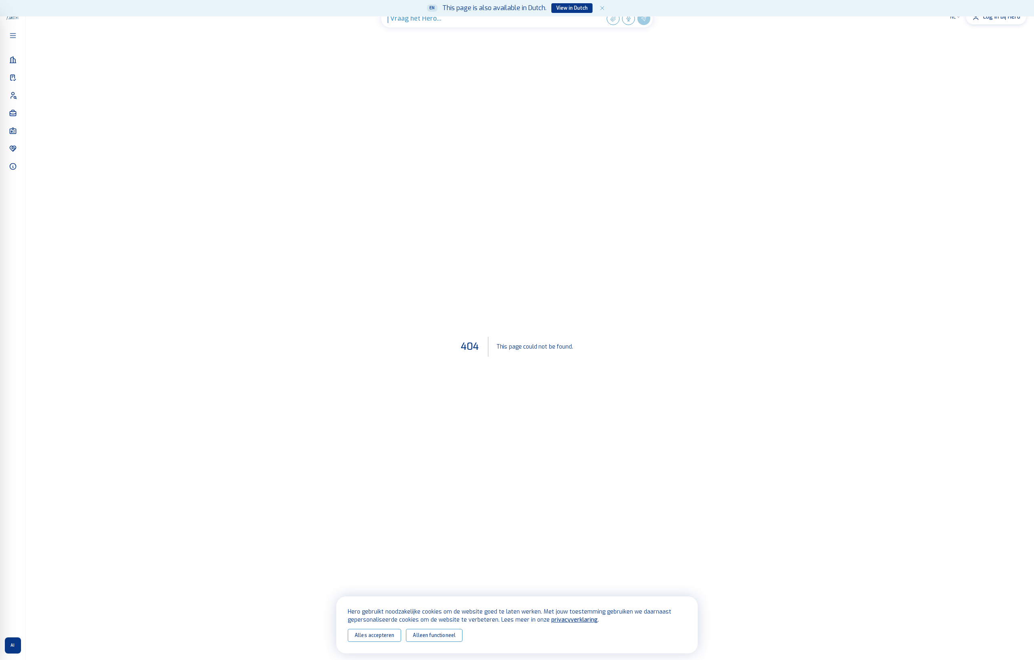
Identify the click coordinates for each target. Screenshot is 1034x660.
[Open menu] (13, 35)
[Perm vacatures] (13, 131)
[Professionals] (13, 95)
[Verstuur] (643, 18)
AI (13, 645)
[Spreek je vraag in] (628, 18)
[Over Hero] (13, 166)
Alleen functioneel (434, 635)
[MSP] (13, 77)
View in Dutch (572, 8)
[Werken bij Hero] (13, 149)
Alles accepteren (374, 635)
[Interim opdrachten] (13, 113)
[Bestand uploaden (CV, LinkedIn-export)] (613, 18)
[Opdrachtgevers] (13, 60)
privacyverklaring (574, 620)
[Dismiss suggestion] (602, 8)
